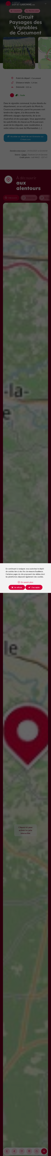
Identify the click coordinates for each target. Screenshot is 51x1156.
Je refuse (18, 587)
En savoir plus (27, 582)
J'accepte (35, 587)
